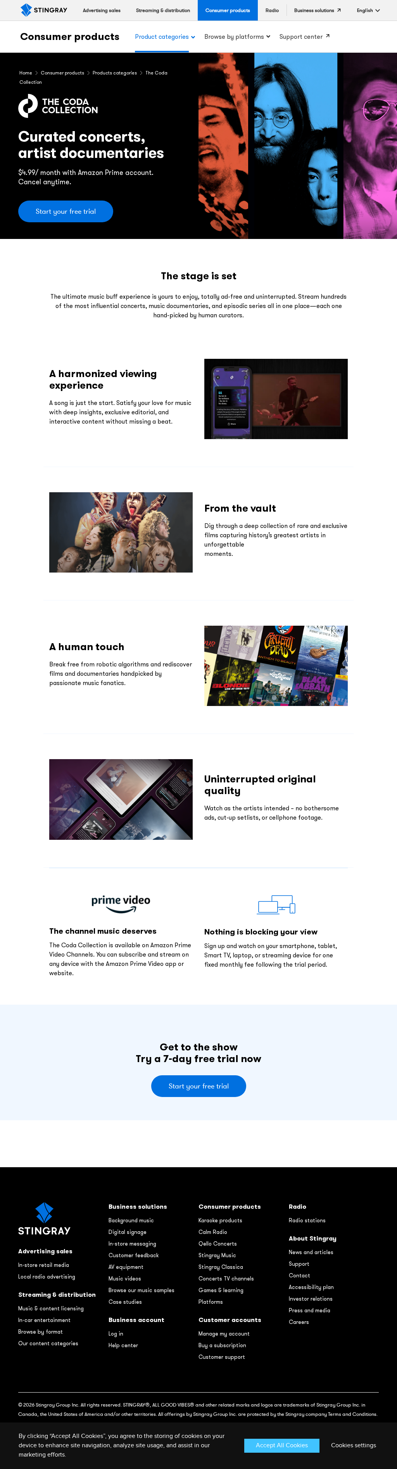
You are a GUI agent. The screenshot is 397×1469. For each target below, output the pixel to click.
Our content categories (48, 1343)
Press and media (309, 1310)
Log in (116, 1333)
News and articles (311, 1252)
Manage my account (224, 1333)
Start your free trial (66, 211)
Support (299, 1263)
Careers (299, 1321)
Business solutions (138, 1207)
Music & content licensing (51, 1308)
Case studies (125, 1301)
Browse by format (40, 1331)
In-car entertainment (44, 1320)
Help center (123, 1345)
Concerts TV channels (226, 1278)
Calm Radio (212, 1231)
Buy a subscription (222, 1345)
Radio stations (307, 1220)
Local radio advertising (46, 1276)
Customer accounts (229, 1320)
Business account (136, 1320)
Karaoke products (220, 1220)
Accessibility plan (311, 1287)
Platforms (210, 1301)
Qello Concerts (217, 1243)
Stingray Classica (220, 1266)
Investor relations (311, 1298)
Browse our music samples (141, 1290)
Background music (131, 1220)
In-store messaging (132, 1243)
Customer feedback (134, 1255)
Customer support (221, 1356)
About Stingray (313, 1238)
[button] (365, 10)
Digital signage (128, 1231)
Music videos (125, 1278)
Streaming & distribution (57, 1295)
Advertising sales (45, 1251)
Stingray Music (217, 1255)
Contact (299, 1275)
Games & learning (220, 1290)
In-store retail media (43, 1264)
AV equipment (126, 1266)
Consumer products (69, 36)
